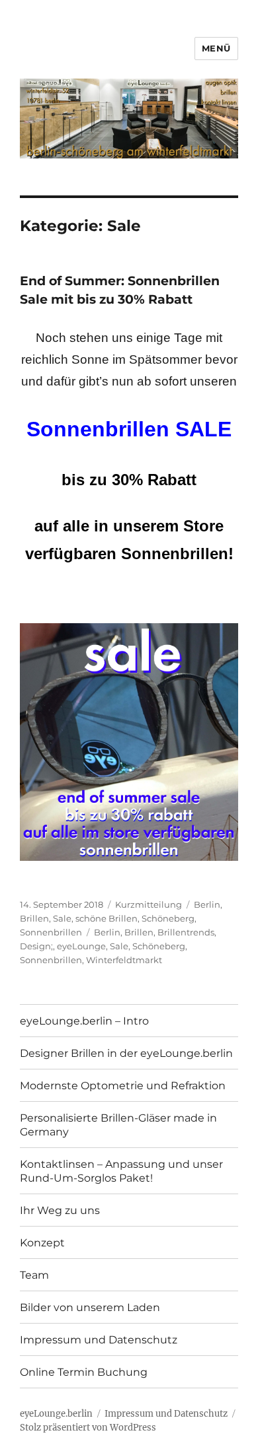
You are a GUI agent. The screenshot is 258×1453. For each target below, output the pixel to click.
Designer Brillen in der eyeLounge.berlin (126, 1053)
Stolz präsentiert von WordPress (88, 1427)
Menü (216, 48)
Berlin (207, 904)
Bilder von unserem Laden (90, 1307)
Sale (62, 918)
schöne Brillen (106, 918)
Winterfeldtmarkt (124, 960)
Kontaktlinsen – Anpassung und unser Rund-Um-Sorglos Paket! (121, 1171)
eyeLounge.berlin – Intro (84, 1021)
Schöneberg (168, 918)
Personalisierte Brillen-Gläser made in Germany (118, 1125)
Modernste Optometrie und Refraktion (123, 1085)
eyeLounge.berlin (56, 1413)
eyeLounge (81, 946)
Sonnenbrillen (51, 932)
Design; (36, 946)
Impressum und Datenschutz (98, 1340)
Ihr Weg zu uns (60, 1210)
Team (34, 1275)
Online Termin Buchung (84, 1372)
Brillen (34, 918)
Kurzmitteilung (148, 904)
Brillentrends (185, 932)
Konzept (42, 1242)
